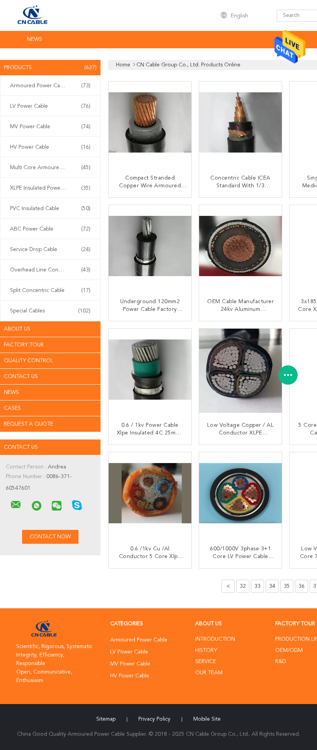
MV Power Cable (50, 126)
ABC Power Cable (50, 229)
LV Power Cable (50, 106)
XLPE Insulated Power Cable (50, 188)
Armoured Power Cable (50, 85)
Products (50, 67)
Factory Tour (24, 345)
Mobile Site (207, 719)
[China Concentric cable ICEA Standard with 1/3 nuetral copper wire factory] (241, 123)
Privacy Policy (154, 719)
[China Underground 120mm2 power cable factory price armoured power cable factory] (151, 247)
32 (243, 586)
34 (272, 586)
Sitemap (106, 719)
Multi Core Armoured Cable (50, 167)
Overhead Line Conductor (50, 270)
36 (301, 586)
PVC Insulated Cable (50, 208)
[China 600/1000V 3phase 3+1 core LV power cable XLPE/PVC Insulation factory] (241, 494)
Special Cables (50, 311)
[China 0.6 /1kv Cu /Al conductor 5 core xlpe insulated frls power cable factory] (151, 494)
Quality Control (28, 360)
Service (205, 661)
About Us (17, 329)
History (206, 650)
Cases (12, 408)
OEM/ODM (289, 650)
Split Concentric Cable (50, 290)
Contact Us (21, 376)
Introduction (215, 639)
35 (287, 586)
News (34, 39)
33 (257, 586)
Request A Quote (28, 424)
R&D (280, 661)
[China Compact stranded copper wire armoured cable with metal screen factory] (151, 123)
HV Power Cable (50, 147)
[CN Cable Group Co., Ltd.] (15, 505)
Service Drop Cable (50, 249)
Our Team (209, 672)
